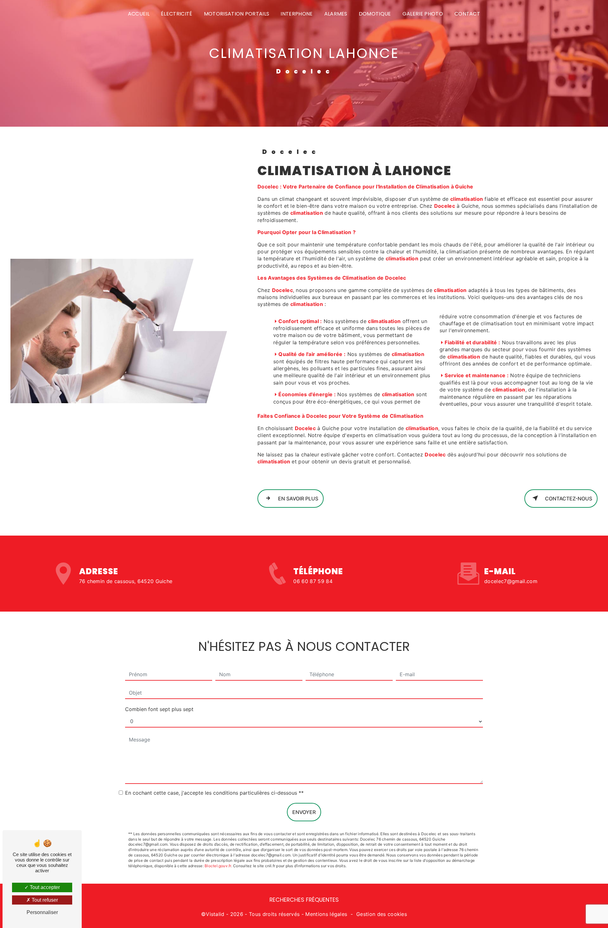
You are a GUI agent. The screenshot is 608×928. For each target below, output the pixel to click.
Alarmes (335, 13)
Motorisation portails (236, 13)
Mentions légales (326, 914)
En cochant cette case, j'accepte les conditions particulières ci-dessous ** (214, 793)
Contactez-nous (568, 498)
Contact (467, 13)
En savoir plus (297, 498)
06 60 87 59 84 (312, 581)
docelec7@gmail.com (510, 581)
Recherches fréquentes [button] (304, 900)
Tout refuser (44, 900)
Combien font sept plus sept (159, 709)
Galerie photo (422, 13)
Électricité (177, 13)
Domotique (375, 13)
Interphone (297, 13)
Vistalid (215, 914)
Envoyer (304, 812)
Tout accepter (44, 887)
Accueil (138, 13)
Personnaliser (42, 912)
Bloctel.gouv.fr (218, 865)
